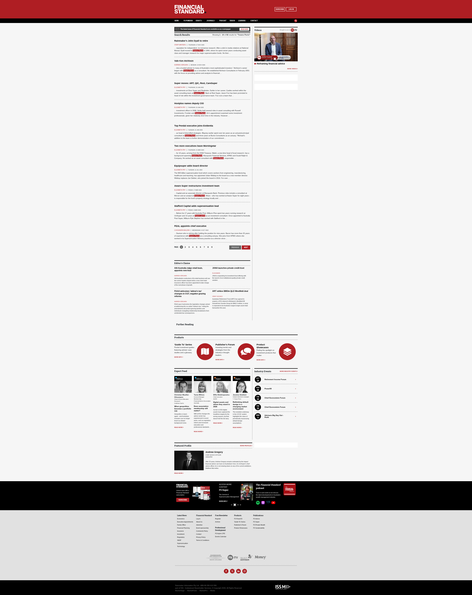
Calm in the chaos (266, 63)
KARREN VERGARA (180, 275)
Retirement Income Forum (275, 379)
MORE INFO (178, 357)
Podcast (223, 21)
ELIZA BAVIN (216, 273)
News (177, 21)
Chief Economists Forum (275, 398)
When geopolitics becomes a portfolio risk (182, 408)
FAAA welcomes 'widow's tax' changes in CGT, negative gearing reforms (190, 293)
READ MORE (178, 427)
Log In (291, 9)
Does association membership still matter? (201, 408)
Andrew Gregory (214, 452)
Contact (254, 21)
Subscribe (280, 9)
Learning (242, 21)
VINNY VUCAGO (217, 296)
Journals (210, 21)
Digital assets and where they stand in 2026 (221, 404)
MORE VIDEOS (292, 68)
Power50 (268, 389)
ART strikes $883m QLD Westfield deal (230, 291)
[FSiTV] (294, 30)
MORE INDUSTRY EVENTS (288, 371)
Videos (232, 21)
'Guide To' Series (183, 344)
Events (199, 21)
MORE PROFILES (245, 445)
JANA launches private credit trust (228, 268)
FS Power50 (188, 21)
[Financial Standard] (190, 9)
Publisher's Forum (225, 344)
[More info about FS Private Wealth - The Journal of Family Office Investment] (247, 491)
